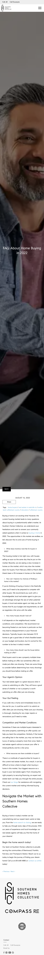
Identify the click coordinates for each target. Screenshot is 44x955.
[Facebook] (3, 953)
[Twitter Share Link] (9, 508)
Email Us (6, 948)
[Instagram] (6, 953)
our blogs (14, 782)
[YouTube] (9, 953)
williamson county (36, 510)
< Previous (6, 872)
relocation (24, 510)
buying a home (34, 533)
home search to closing (22, 823)
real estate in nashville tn (27, 507)
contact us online (34, 861)
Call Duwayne (15, 2)
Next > (13, 872)
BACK (7, 489)
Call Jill (4, 2)
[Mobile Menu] (39, 8)
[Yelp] (13, 953)
